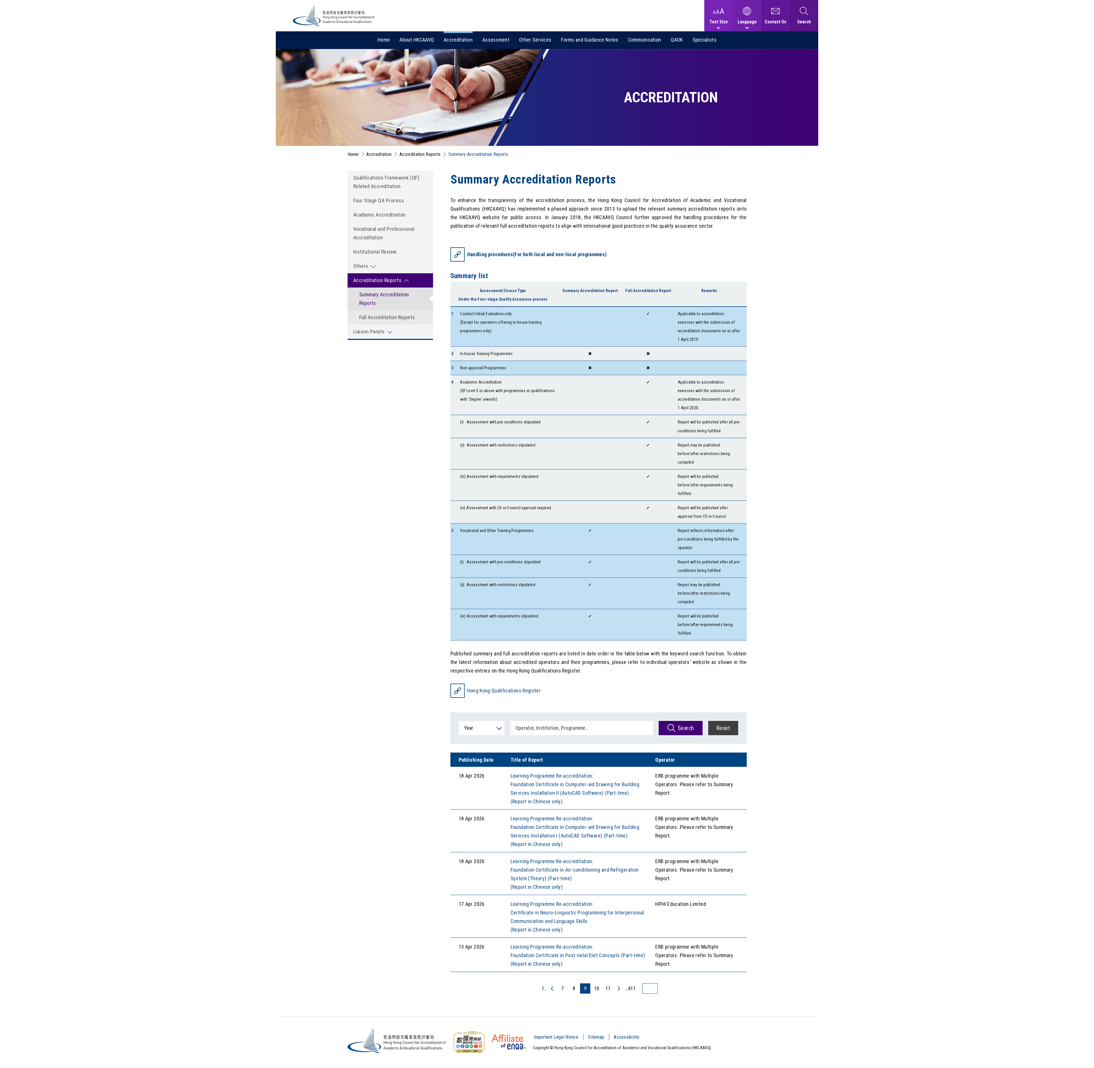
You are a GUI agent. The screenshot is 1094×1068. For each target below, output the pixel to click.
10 (596, 988)
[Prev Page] (552, 988)
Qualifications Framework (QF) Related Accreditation (386, 182)
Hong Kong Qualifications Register (504, 691)
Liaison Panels (369, 332)
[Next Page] (618, 988)
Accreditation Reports (419, 154)
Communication (644, 40)
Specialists (705, 40)
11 (608, 988)
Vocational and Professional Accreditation (384, 233)
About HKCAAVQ (416, 40)
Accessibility (626, 1037)
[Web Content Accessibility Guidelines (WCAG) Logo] (469, 1042)
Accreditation (458, 40)
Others (360, 266)
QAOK (677, 40)
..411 (631, 988)
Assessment (495, 40)
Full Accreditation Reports (387, 317)
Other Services (535, 40)
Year (468, 728)
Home (383, 40)
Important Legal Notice (556, 1037)
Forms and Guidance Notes (589, 40)
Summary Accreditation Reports (384, 299)
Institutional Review (375, 252)
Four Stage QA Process (378, 200)
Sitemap (596, 1037)
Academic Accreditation (379, 215)
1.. (544, 988)
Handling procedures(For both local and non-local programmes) (537, 254)
